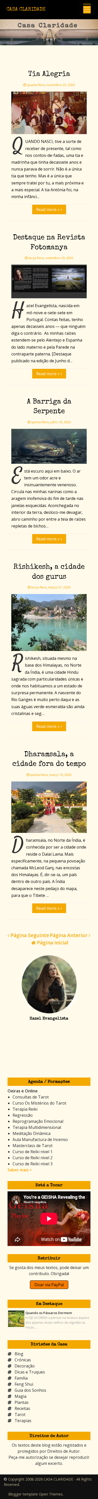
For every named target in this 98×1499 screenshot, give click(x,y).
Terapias (23, 1420)
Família (21, 1378)
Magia (20, 1396)
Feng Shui (24, 1384)
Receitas (22, 1408)
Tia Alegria (49, 74)
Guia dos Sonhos (30, 1390)
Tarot (20, 1414)
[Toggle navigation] (87, 10)
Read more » (48, 209)
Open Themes (51, 1494)
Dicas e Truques (30, 1372)
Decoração (25, 1366)
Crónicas (23, 1360)
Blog (19, 1354)
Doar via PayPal (49, 1284)
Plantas (22, 1402)
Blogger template (23, 1494)
